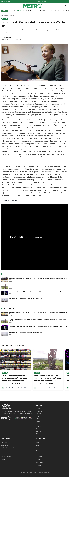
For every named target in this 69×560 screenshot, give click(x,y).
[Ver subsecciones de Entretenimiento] (48, 11)
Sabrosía (38, 431)
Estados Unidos (40, 454)
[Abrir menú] (3, 5)
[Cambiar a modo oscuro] (66, 5)
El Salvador (39, 465)
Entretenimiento (41, 10)
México (38, 459)
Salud (37, 419)
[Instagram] (6, 1)
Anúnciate (4, 459)
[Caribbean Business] (17, 418)
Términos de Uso (6, 451)
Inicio (2, 15)
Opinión (38, 421)
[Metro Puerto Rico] (4, 418)
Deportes (29, 10)
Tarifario (3, 454)
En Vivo (38, 408)
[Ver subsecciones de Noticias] (23, 11)
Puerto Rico (39, 462)
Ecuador (38, 451)
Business (38, 429)
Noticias (19, 10)
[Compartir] (66, 38)
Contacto (4, 442)
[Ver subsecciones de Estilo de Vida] (60, 11)
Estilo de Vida (54, 10)
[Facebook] (2, 1)
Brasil (37, 442)
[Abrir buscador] (62, 5)
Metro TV (38, 424)
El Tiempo (39, 426)
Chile (37, 445)
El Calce (38, 434)
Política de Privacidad (7, 448)
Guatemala (39, 456)
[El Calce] (11, 418)
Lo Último (39, 411)
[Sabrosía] (30, 418)
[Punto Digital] (24, 418)
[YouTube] (9, 1)
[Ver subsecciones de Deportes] (33, 11)
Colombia (39, 448)
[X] (4, 1)
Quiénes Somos (6, 456)
